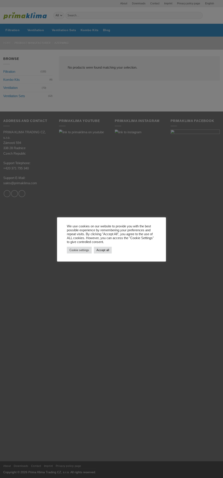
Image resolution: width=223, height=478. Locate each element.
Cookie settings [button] (79, 250)
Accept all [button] (102, 250)
